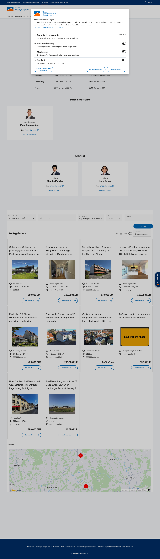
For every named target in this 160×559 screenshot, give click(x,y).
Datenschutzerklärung (42, 27)
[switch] (124, 43)
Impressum (59, 27)
